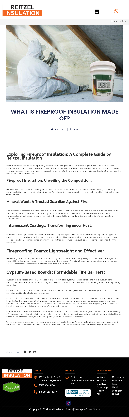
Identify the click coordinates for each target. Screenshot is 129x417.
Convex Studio (92, 409)
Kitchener (101, 380)
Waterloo (101, 377)
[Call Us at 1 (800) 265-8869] (116, 11)
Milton (100, 394)
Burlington (117, 390)
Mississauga (118, 377)
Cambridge (102, 387)
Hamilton (116, 387)
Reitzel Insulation (82, 322)
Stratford (101, 384)
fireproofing (22, 311)
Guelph (100, 390)
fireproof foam (50, 261)
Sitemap (78, 409)
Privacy (69, 409)
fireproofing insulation (66, 234)
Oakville (116, 394)
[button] (97, 12)
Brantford (117, 380)
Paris (114, 384)
